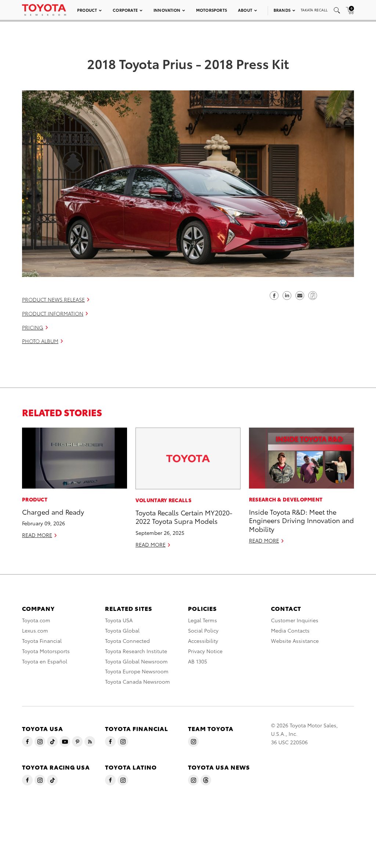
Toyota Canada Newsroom (137, 681)
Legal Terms (202, 620)
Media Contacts (290, 630)
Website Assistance (295, 640)
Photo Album (40, 341)
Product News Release (53, 299)
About (245, 10)
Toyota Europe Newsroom (137, 671)
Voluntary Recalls (163, 500)
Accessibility (203, 640)
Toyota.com (36, 620)
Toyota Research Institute (136, 651)
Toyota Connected (127, 640)
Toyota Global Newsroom (136, 661)
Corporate (125, 10)
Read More (37, 535)
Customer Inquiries (294, 620)
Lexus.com (35, 630)
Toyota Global (122, 630)
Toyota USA (119, 620)
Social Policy (203, 630)
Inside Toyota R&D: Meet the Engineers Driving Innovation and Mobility (301, 520)
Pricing (32, 327)
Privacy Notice (205, 651)
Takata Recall (314, 9)
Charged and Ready (53, 511)
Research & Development (286, 499)
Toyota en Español (44, 661)
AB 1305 (197, 661)
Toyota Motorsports (46, 651)
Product (87, 10)
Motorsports (211, 10)
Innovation (166, 10)
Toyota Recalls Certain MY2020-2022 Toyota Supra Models (183, 516)
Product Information (52, 313)
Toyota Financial (42, 640)
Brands (282, 10)
